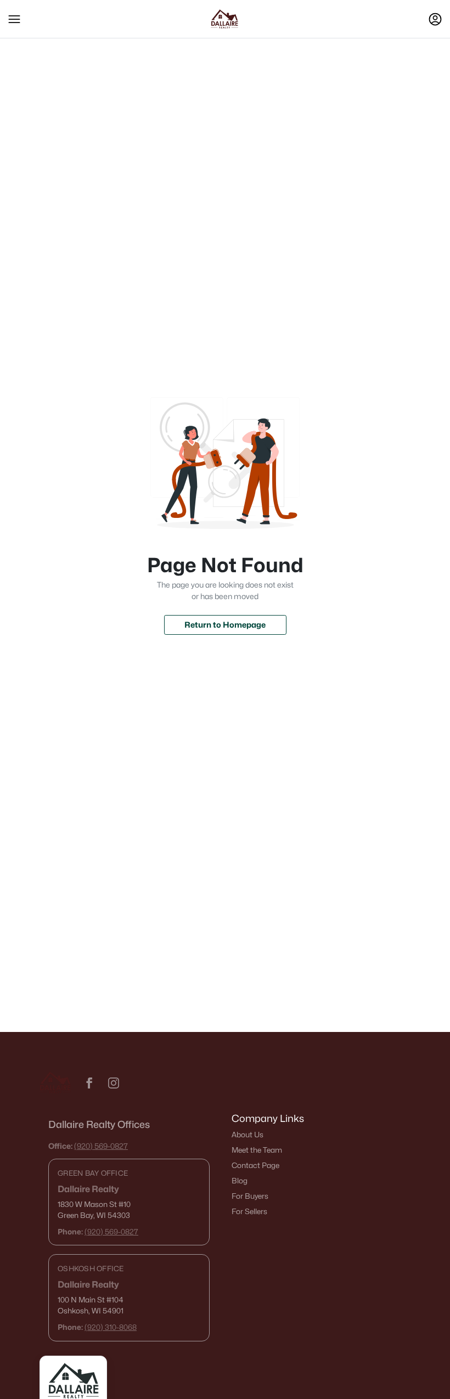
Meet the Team (257, 1150)
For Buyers (250, 1196)
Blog (240, 1180)
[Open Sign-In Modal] (435, 19)
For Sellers (249, 1211)
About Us (247, 1134)
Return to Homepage (225, 624)
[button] (14, 19)
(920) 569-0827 (101, 1145)
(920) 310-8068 (111, 1327)
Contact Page (255, 1165)
